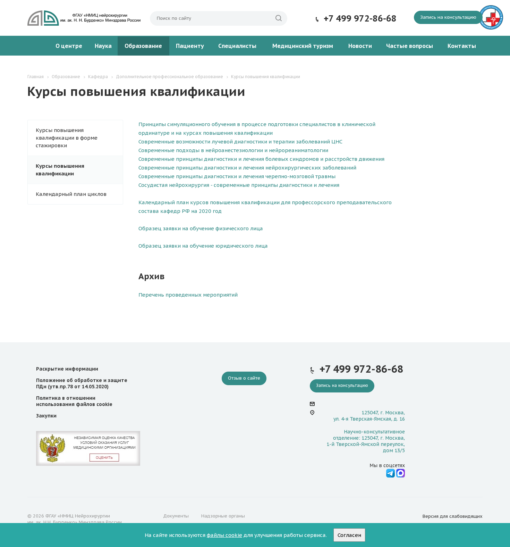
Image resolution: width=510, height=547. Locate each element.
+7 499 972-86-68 (360, 18)
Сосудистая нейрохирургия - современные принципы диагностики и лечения (238, 185)
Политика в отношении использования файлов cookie (74, 401)
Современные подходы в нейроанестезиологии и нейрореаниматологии (233, 150)
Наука (103, 45)
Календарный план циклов (71, 194)
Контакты (462, 45)
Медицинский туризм (302, 45)
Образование (143, 45)
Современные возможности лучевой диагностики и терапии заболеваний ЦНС (240, 141)
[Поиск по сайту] (278, 18)
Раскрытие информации (67, 369)
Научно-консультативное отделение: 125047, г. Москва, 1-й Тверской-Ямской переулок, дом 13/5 (365, 441)
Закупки (46, 416)
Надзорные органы (223, 516)
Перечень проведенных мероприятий (188, 294)
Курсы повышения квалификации (60, 170)
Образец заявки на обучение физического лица (200, 228)
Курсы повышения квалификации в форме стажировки (66, 138)
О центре (69, 45)
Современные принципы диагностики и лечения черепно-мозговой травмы (236, 176)
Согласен (349, 535)
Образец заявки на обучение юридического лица (203, 245)
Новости (360, 45)
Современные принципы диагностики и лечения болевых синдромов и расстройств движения (261, 159)
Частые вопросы (409, 45)
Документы (176, 516)
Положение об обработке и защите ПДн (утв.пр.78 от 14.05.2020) (81, 383)
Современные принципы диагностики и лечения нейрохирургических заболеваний (247, 167)
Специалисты (237, 45)
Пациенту (190, 45)
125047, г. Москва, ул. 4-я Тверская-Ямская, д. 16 (369, 415)
